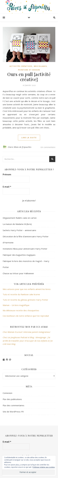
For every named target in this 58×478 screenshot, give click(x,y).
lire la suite (29, 137)
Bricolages (40, 66)
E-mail (7, 186)
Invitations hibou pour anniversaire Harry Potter (25, 248)
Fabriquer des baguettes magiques (19, 255)
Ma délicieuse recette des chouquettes (21, 310)
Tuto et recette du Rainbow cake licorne (21, 294)
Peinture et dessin (29, 70)
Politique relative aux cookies (44, 467)
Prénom (7, 174)
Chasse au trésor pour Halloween (18, 273)
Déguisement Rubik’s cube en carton (20, 218)
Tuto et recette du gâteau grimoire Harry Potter (25, 299)
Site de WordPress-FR (13, 411)
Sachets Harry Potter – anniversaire (19, 230)
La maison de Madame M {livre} (17, 224)
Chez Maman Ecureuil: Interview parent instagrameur (26, 332)
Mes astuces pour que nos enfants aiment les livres (27, 289)
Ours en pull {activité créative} (29, 76)
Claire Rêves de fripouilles (19, 147)
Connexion (7, 393)
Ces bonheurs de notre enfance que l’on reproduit (26, 315)
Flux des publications (12, 399)
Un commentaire (47, 147)
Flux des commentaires (13, 405)
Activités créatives (21, 66)
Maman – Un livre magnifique (16, 305)
